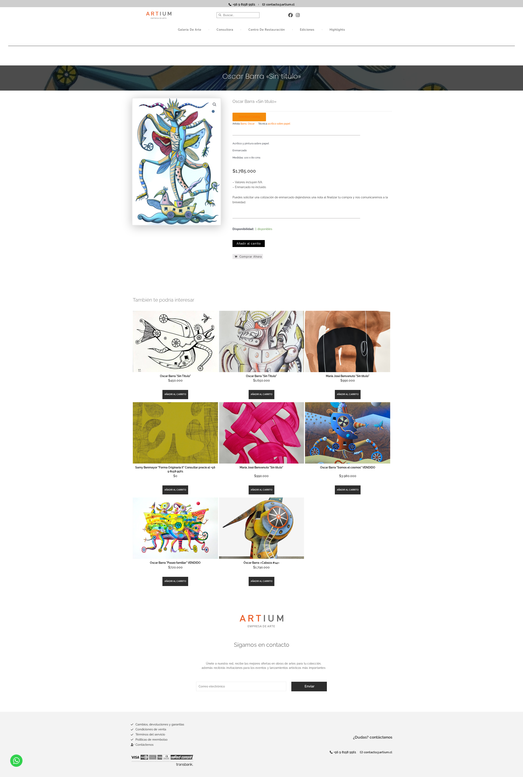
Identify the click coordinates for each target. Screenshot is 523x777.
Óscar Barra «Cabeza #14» (261, 562)
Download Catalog (249, 116)
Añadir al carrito (249, 243)
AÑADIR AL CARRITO (175, 394)
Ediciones (307, 29)
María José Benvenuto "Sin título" (347, 376)
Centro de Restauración (266, 29)
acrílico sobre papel (279, 123)
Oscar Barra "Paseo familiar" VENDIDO (175, 562)
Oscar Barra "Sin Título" (175, 376)
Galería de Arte (189, 29)
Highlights (337, 29)
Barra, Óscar (247, 123)
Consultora (225, 29)
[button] (214, 104)
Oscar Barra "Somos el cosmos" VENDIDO (347, 467)
